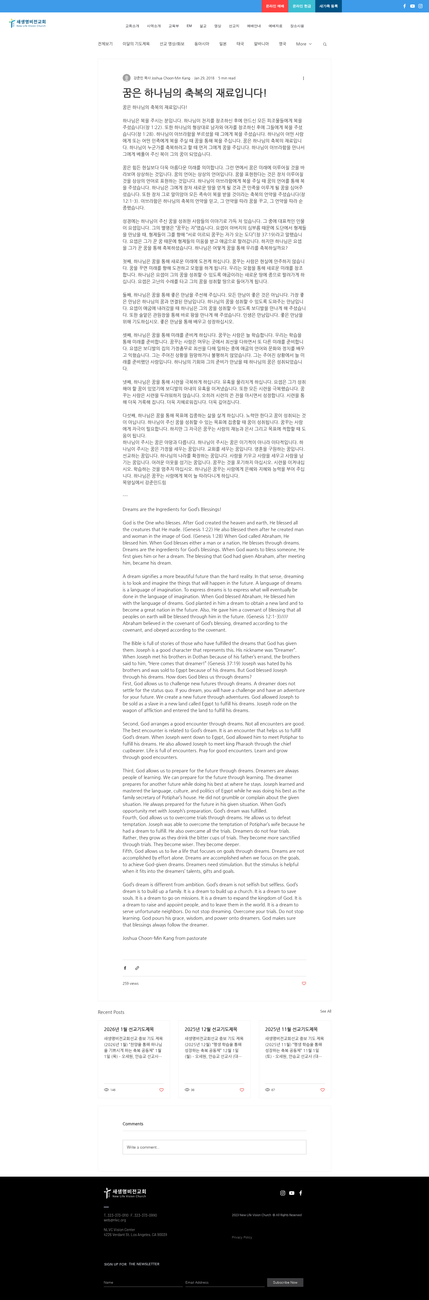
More (301, 43)
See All (325, 1011)
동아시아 (201, 43)
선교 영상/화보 (172, 43)
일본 (223, 43)
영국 (282, 43)
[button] (203, 26)
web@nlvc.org (115, 1220)
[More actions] (303, 78)
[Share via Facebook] (125, 968)
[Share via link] (137, 968)
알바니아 (261, 43)
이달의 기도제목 (136, 43)
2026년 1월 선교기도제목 (129, 1029)
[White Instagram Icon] (420, 6)
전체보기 (105, 43)
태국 (240, 43)
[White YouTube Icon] (412, 6)
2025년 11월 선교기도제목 (291, 1029)
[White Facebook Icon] (404, 6)
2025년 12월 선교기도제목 (211, 1029)
